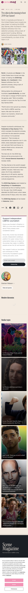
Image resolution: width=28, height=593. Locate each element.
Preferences (14, 589)
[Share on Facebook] (10, 207)
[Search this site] (21, 2)
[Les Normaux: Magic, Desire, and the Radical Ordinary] (14, 340)
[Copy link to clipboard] (22, 207)
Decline (14, 584)
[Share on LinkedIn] (14, 207)
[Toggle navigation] (25, 2)
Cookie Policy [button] (22, 572)
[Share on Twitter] (6, 207)
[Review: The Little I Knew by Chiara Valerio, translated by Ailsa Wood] (14, 408)
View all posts (7, 288)
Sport (2, 9)
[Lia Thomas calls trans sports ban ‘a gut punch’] (14, 374)
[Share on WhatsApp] (18, 207)
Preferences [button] (8, 575)
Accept (14, 580)
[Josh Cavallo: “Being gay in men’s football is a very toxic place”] (14, 442)
